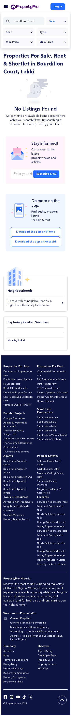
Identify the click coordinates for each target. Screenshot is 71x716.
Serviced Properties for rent (52, 502)
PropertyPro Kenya (13, 669)
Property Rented (47, 664)
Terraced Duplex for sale (17, 405)
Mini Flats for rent (46, 384)
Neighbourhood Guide (16, 506)
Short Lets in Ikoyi (46, 426)
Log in (58, 6)
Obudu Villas (10, 447)
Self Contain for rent (48, 388)
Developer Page (47, 655)
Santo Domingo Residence (18, 439)
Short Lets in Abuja (47, 418)
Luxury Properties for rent (51, 526)
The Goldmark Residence (17, 443)
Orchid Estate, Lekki (48, 469)
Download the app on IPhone (35, 231)
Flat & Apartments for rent (51, 379)
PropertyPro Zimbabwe (16, 673)
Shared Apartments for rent (52, 393)
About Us (8, 651)
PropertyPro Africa (13, 682)
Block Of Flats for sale (15, 388)
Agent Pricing (45, 651)
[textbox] (19, 32)
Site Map (43, 669)
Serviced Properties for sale (52, 531)
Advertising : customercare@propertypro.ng (34, 631)
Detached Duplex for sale (17, 393)
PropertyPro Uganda (14, 677)
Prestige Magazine (13, 515)
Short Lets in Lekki (47, 431)
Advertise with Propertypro (18, 502)
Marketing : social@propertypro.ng (29, 627)
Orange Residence (14, 418)
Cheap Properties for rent (51, 522)
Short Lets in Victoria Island (52, 435)
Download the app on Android (35, 241)
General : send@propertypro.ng (28, 623)
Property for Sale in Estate (51, 560)
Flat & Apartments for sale (17, 379)
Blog (6, 655)
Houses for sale (11, 384)
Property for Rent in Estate (51, 564)
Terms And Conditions (15, 660)
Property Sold (45, 660)
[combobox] (57, 21)
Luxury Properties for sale (51, 555)
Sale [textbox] (52, 21)
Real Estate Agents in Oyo (18, 477)
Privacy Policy (10, 664)
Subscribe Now (46, 173)
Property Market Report (16, 519)
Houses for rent (45, 401)
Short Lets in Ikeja (47, 422)
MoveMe (8, 511)
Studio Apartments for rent (52, 397)
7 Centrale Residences (16, 452)
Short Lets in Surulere (49, 439)
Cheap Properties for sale (51, 551)
